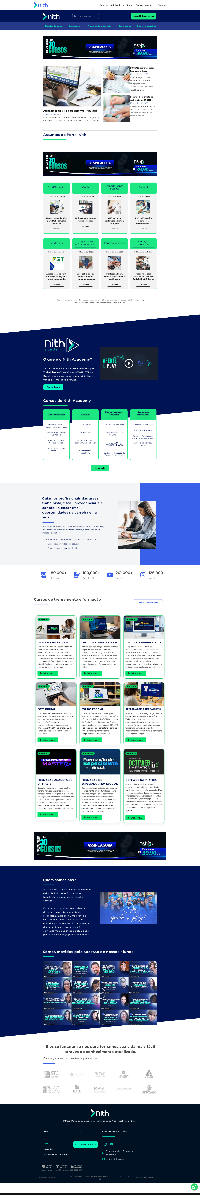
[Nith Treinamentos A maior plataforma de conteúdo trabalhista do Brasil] (41, 5)
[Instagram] (105, 1144)
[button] (154, 5)
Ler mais (56, 229)
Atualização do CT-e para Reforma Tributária (70, 110)
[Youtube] (111, 1144)
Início (47, 1144)
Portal (130, 5)
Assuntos (48, 1149)
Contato (162, 5)
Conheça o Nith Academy (112, 5)
